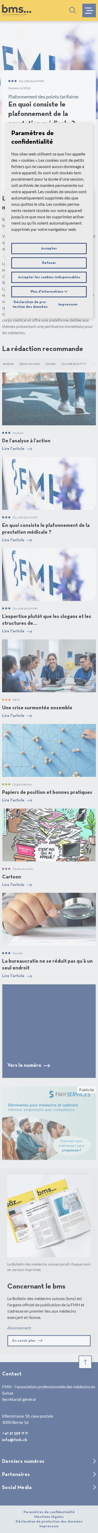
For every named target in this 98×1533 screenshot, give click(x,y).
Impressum (67, 304)
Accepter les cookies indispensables (49, 277)
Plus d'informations (47, 291)
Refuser (49, 263)
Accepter (49, 248)
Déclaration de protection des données (30, 304)
